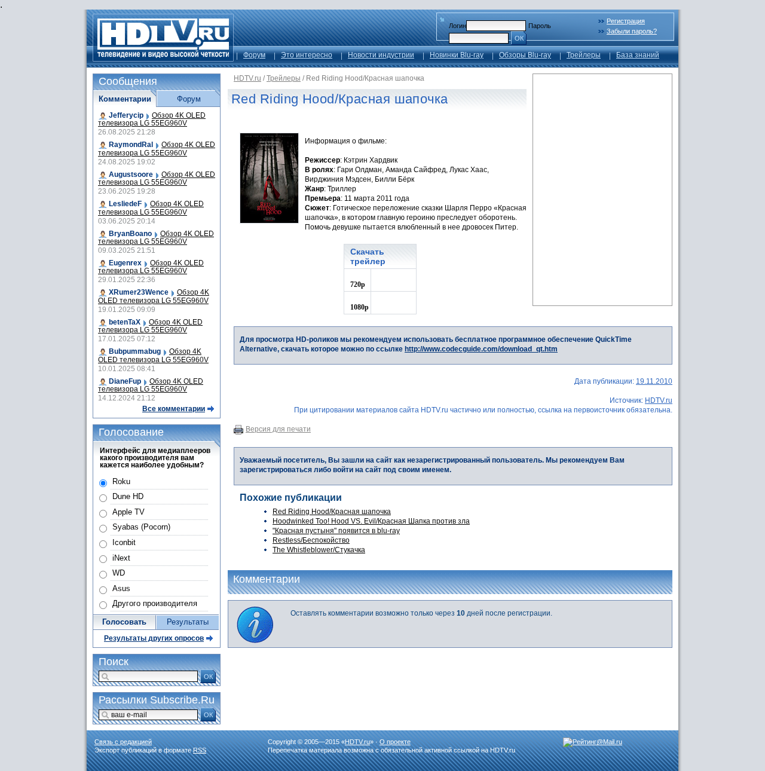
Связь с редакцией (123, 741)
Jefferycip (126, 115)
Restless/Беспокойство (311, 540)
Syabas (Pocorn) (141, 526)
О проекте (395, 741)
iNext (121, 557)
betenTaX (124, 322)
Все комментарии (173, 409)
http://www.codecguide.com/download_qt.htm (481, 349)
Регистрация (626, 21)
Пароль (539, 25)
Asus (121, 588)
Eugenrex (125, 263)
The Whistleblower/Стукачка (319, 550)
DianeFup (125, 381)
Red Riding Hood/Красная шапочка (332, 511)
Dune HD (127, 496)
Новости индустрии (381, 55)
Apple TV (128, 511)
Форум (254, 55)
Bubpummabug (135, 351)
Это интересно (306, 55)
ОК (519, 38)
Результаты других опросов (154, 638)
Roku (121, 481)
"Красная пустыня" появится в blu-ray (336, 531)
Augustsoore (131, 174)
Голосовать (124, 621)
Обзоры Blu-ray (525, 55)
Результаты (188, 621)
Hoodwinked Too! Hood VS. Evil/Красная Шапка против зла (371, 521)
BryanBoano (130, 234)
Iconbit (124, 542)
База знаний (637, 55)
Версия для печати (278, 429)
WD (118, 572)
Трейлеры (584, 55)
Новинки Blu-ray (457, 55)
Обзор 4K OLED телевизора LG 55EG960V (152, 119)
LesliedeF (125, 204)
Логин (457, 25)
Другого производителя (154, 603)
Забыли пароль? (632, 31)
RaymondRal (131, 144)
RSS (199, 750)
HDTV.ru (247, 78)
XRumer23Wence (139, 292)
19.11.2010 (654, 381)
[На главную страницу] (163, 58)
